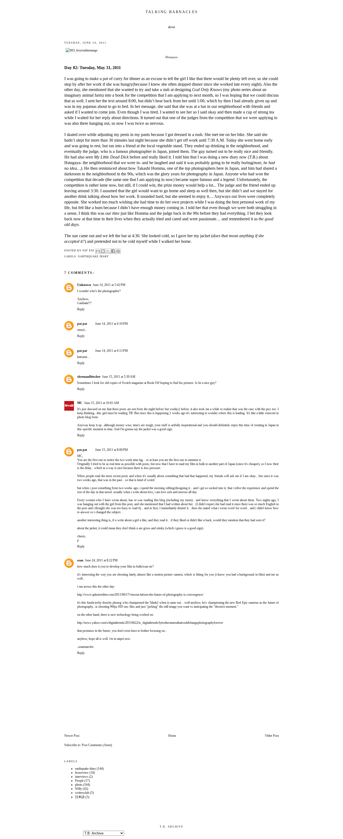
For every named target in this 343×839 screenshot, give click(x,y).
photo (78, 785)
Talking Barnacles (172, 12)
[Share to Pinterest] (118, 251)
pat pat (82, 324)
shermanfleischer (88, 377)
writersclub (82, 793)
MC (80, 403)
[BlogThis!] (103, 251)
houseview (82, 772)
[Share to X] (108, 251)
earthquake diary (93, 256)
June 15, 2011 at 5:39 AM (118, 377)
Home (172, 736)
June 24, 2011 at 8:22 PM (101, 560)
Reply (81, 309)
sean (80, 560)
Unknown (84, 285)
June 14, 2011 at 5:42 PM (109, 285)
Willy (78, 789)
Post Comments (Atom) (97, 745)
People (79, 781)
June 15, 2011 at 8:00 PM (111, 450)
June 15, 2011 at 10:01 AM (101, 403)
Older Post (272, 736)
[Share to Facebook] (113, 251)
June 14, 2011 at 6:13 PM (111, 351)
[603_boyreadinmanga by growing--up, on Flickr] (81, 50)
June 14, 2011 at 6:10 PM (111, 324)
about (171, 27)
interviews (81, 776)
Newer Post (71, 736)
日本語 (80, 797)
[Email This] (97, 251)
